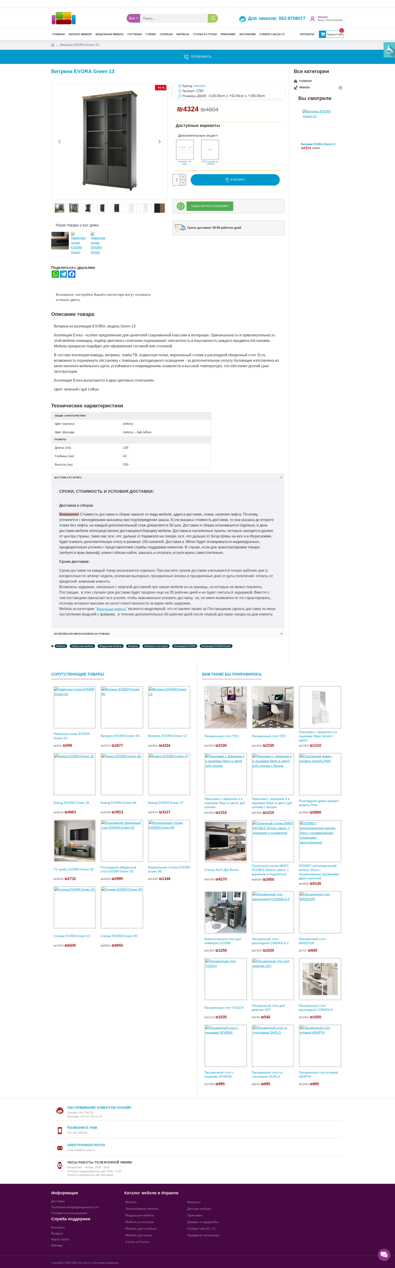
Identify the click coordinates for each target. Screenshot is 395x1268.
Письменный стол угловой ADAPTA (318, 1074)
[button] (59, 141)
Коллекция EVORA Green (216, 646)
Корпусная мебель (82, 646)
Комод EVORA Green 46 (118, 802)
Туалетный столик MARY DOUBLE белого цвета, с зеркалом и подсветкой (270, 870)
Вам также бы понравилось (232, 674)
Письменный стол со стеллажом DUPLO (267, 1074)
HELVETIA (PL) (200, 86)
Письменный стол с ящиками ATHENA (219, 1074)
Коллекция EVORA (184, 646)
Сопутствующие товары (77, 674)
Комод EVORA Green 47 (166, 802)
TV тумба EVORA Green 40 (73, 869)
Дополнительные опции (196, 135)
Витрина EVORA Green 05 (120, 736)
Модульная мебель (111, 609)
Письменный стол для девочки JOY (268, 1007)
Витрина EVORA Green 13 (318, 144)
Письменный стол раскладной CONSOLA (316, 1007)
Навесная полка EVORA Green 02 (71, 736)
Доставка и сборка (68, 477)
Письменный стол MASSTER (312, 941)
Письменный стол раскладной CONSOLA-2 (270, 941)
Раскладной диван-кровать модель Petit (319, 803)
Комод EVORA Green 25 (71, 802)
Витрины (133, 646)
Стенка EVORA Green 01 (71, 936)
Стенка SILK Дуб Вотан (221, 870)
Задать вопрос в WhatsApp (210, 206)
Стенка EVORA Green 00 (119, 936)
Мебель (60, 646)
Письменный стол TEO (221, 736)
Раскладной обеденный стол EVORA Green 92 (118, 869)
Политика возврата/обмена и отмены (82, 633)
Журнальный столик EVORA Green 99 (169, 869)
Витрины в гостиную (156, 646)
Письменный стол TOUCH (223, 1007)
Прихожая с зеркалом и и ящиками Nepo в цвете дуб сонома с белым (272, 803)
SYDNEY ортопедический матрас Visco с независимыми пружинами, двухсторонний (319, 872)
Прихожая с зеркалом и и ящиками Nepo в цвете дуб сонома (224, 803)
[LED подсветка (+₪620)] (210, 149)
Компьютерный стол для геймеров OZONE (222, 941)
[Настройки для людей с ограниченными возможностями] (389, 49)
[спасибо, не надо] (185, 149)
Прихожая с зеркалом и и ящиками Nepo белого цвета (318, 736)
